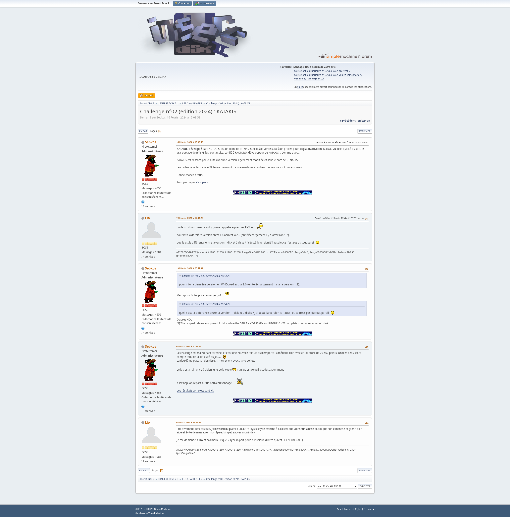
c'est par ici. (203, 182)
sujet (300, 87)
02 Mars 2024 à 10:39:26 (188, 346)
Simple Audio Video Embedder (149, 513)
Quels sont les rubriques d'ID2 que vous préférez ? (322, 71)
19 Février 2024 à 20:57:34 (189, 268)
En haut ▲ (369, 508)
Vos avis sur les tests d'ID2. (309, 79)
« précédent (348, 120)
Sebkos (150, 142)
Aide (339, 508)
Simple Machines (162, 509)
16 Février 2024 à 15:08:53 (189, 142)
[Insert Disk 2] (143, 201)
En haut (144, 470)
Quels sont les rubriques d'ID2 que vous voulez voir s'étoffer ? (328, 75)
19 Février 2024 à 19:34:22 (189, 217)
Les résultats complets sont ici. (195, 390)
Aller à (312, 486)
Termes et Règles (352, 508)
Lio (147, 218)
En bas (143, 131)
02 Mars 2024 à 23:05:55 (188, 422)
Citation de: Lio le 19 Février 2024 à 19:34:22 (206, 276)
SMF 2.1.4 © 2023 (144, 509)
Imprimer (364, 131)
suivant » (364, 120)
